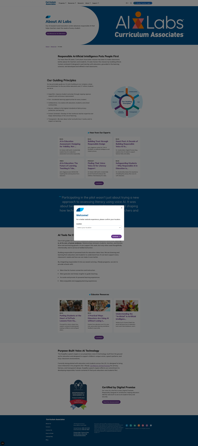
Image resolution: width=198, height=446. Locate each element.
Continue (115, 236)
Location (79, 224)
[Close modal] (121, 208)
